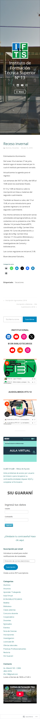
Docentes (15, 148)
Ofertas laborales (10, 645)
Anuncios (7, 588)
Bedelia (6, 603)
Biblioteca (7, 606)
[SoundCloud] (20, 350)
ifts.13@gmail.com (10, 674)
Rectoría (6, 652)
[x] (13, 84)
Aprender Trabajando (12, 592)
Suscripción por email (13, 549)
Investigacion (8, 638)
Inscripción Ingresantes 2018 (15, 300)
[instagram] (26, 84)
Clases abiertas (9, 610)
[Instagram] (24, 337)
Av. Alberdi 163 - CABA (12, 668)
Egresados (7, 624)
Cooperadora (8, 617)
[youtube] (22, 84)
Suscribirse (29, 319)
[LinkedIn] (8, 337)
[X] (31, 337)
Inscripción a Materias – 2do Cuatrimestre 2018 (20, 305)
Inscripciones (8, 634)
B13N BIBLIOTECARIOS (12, 599)
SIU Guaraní (8, 656)
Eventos (6, 627)
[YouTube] (16, 337)
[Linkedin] (17, 84)
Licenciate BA (8, 642)
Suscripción (10, 567)
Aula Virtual (8, 595)
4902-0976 (7, 671)
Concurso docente (10, 613)
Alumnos (8, 148)
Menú (21, 92)
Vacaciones (19, 282)
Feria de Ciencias (10, 631)
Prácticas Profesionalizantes (14, 649)
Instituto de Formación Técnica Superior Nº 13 (20, 70)
